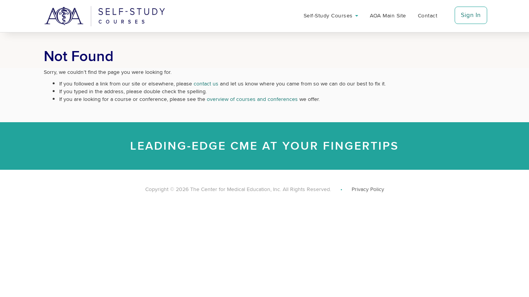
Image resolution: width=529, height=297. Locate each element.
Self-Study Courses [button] (329, 15)
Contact (427, 15)
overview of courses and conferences (252, 99)
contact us (206, 83)
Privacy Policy (368, 189)
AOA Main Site (388, 15)
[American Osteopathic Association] (105, 16)
